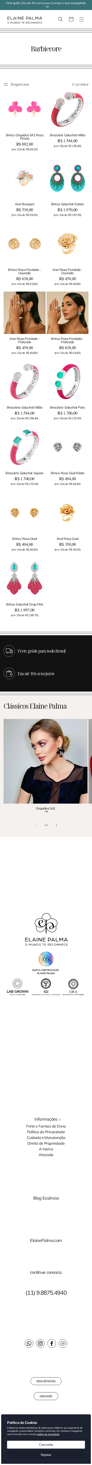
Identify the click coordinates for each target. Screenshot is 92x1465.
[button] (6, 19)
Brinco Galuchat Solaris (67, 204)
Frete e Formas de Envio (46, 1126)
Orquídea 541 (45, 809)
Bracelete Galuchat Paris (67, 407)
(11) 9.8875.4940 (46, 1292)
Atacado (46, 1154)
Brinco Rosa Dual (24, 538)
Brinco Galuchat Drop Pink (24, 604)
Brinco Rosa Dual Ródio (67, 473)
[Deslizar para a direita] (56, 825)
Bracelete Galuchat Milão (67, 135)
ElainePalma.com (46, 1240)
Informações (46, 1119)
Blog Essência (46, 1198)
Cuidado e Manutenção (46, 1137)
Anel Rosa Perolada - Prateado (24, 340)
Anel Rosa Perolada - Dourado (67, 271)
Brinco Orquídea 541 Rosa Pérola (24, 136)
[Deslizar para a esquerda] (35, 825)
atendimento (46, 1381)
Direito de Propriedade (46, 1143)
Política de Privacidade (46, 1131)
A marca (46, 1149)
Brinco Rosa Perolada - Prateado (67, 340)
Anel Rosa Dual (68, 538)
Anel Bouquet (24, 204)
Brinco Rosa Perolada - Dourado (24, 271)
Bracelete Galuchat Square (24, 473)
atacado (46, 1396)
